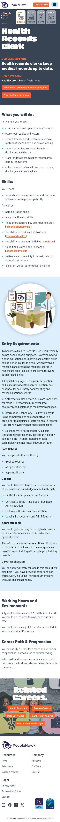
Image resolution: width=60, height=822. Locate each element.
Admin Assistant (18, 708)
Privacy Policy (8, 785)
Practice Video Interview (16, 95)
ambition (48, 241)
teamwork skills (15, 236)
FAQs (4, 760)
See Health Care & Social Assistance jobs (25, 87)
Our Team (36, 766)
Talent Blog (7, 766)
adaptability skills (16, 250)
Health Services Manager (30, 723)
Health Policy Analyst (42, 715)
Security (6, 796)
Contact (36, 771)
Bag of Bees (49, 818)
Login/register (41, 4)
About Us (36, 760)
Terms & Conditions (11, 791)
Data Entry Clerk (15, 715)
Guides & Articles (10, 771)
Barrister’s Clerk (42, 708)
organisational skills (18, 226)
